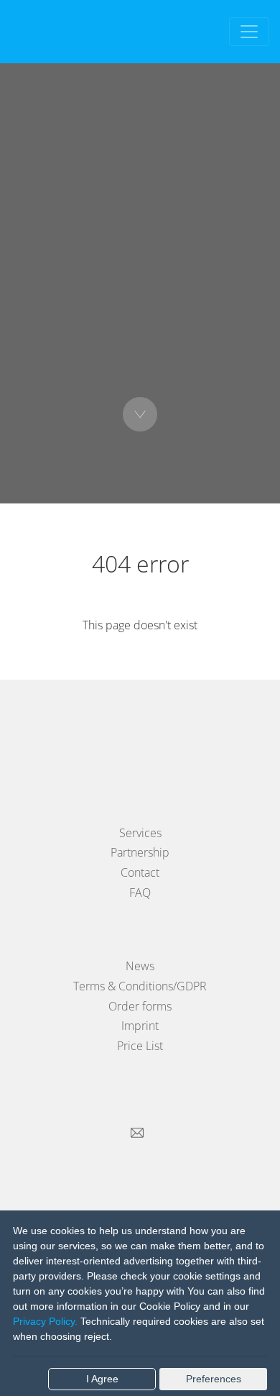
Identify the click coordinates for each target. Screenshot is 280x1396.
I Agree (102, 1378)
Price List (140, 1046)
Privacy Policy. (45, 1321)
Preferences (213, 1378)
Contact (140, 872)
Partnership (140, 852)
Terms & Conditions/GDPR (140, 986)
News (140, 966)
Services (140, 833)
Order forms (140, 1006)
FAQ (140, 892)
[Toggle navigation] (249, 31)
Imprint (140, 1026)
